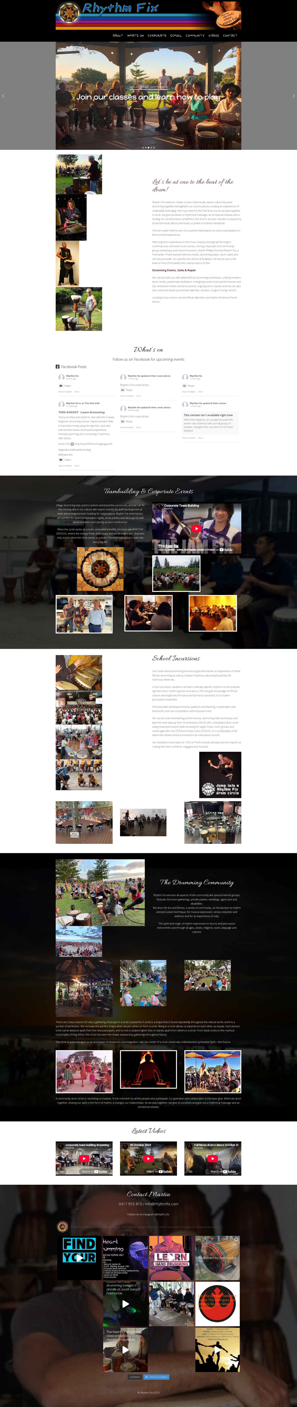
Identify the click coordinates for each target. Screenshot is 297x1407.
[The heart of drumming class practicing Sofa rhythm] (125, 1350)
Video (67, 386)
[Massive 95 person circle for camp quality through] (79, 1304)
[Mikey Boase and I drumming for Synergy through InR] (171, 1350)
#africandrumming (80, 449)
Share (77, 391)
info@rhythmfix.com (162, 1203)
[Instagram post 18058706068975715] (217, 1350)
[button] (3, 95)
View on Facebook (65, 391)
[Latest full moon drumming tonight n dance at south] (125, 1304)
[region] (148, 96)
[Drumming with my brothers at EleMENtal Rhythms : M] (79, 1350)
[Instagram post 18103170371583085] (125, 1258)
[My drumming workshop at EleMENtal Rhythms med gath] (171, 1304)
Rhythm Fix (72, 375)
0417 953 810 (130, 1203)
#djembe (63, 449)
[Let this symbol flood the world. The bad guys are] (217, 1304)
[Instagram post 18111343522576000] (217, 1258)
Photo (129, 390)
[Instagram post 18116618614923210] (79, 1258)
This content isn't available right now (208, 415)
